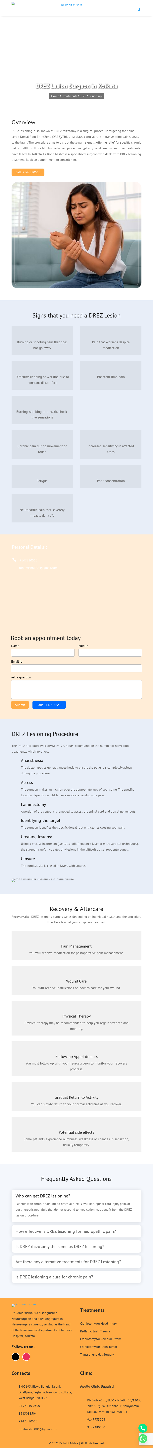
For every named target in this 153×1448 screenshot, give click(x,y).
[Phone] (142, 1428)
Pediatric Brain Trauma (95, 1331)
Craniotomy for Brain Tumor (98, 1347)
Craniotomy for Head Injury (98, 1323)
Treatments (70, 96)
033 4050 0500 (29, 1406)
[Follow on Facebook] (16, 1357)
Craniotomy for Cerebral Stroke (101, 1339)
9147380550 (28, 560)
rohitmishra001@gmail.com (38, 568)
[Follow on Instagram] (26, 1357)
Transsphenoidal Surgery (97, 1354)
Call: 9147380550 (28, 172)
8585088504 (28, 1413)
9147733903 (96, 1419)
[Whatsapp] (142, 1438)
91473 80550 (28, 1421)
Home (55, 96)
